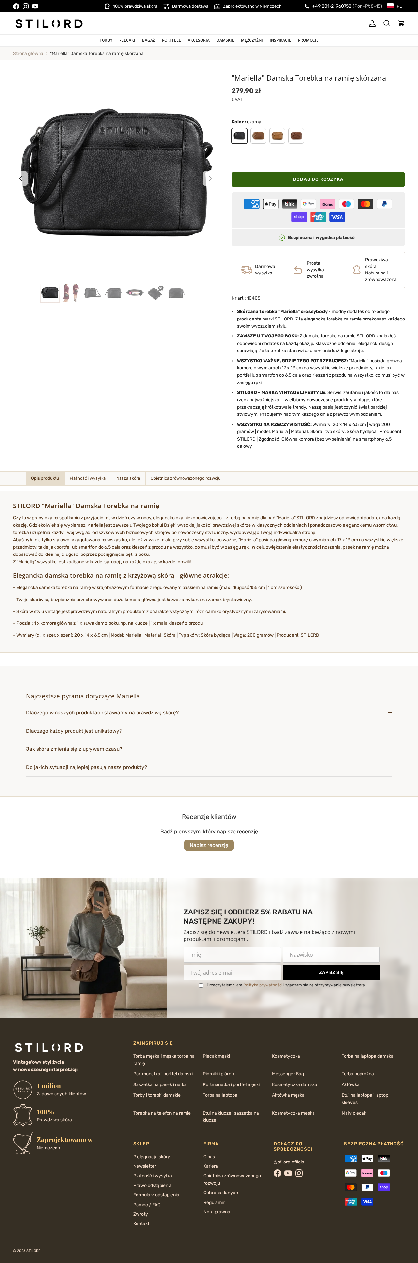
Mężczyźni (252, 40)
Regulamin (214, 1202)
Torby (106, 40)
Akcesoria (199, 40)
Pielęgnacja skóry (151, 1157)
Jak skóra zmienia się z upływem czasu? (74, 749)
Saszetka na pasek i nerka (160, 1084)
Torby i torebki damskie (157, 1095)
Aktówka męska (288, 1095)
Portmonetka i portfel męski (231, 1084)
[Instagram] (26, 6)
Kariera (210, 1166)
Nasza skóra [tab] (128, 478)
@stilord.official (289, 1162)
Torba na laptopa (220, 1095)
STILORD (33, 1251)
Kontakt (141, 1223)
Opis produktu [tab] (45, 478)
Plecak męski (216, 1056)
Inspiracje (280, 40)
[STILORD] (49, 23)
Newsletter (144, 1166)
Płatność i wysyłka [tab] (88, 478)
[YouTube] (35, 6)
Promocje (308, 40)
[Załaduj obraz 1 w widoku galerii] (115, 175)
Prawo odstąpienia (152, 1185)
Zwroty (140, 1214)
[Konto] (371, 23)
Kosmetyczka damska (294, 1084)
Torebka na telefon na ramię (162, 1113)
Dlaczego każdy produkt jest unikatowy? (74, 731)
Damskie (225, 40)
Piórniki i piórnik (218, 1074)
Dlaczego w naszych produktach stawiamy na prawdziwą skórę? (102, 713)
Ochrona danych (220, 1192)
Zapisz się (331, 972)
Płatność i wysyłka (152, 1175)
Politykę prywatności (262, 985)
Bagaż (148, 40)
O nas (209, 1157)
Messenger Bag (288, 1074)
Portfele (171, 40)
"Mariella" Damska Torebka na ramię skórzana (97, 53)
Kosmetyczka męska (293, 1113)
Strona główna (28, 53)
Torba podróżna (358, 1074)
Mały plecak (354, 1113)
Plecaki (127, 40)
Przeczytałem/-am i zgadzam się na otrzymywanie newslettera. (286, 985)
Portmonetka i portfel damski (163, 1074)
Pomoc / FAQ (146, 1205)
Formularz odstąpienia (156, 1195)
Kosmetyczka (286, 1056)
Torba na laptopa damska (368, 1056)
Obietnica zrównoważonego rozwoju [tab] (186, 478)
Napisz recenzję (209, 845)
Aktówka (351, 1084)
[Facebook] (16, 6)
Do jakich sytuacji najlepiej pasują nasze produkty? (86, 767)
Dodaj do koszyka (318, 179)
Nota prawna (216, 1212)
